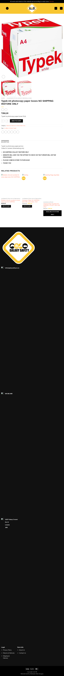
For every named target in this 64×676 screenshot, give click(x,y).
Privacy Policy (7, 650)
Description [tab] (5, 142)
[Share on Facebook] (5, 132)
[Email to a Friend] (11, 132)
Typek (14, 128)
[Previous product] (6, 109)
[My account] (55, 8)
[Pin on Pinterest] (14, 132)
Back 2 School (9, 128)
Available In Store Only (52, 213)
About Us (22, 650)
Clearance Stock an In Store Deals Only (19, 98)
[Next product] (2, 109)
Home (3, 98)
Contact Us (22, 653)
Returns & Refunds (8, 653)
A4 (4, 128)
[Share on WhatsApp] (2, 132)
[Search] (7, 8)
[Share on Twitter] (8, 132)
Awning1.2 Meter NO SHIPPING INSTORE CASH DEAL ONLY (30, 201)
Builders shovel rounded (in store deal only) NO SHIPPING (10, 201)
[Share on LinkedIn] (17, 132)
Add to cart (16, 121)
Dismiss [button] (51, 1)
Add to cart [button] (6, 206)
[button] (2, 8)
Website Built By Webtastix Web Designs (32, 673)
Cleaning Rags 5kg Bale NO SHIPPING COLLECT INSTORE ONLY (51, 205)
